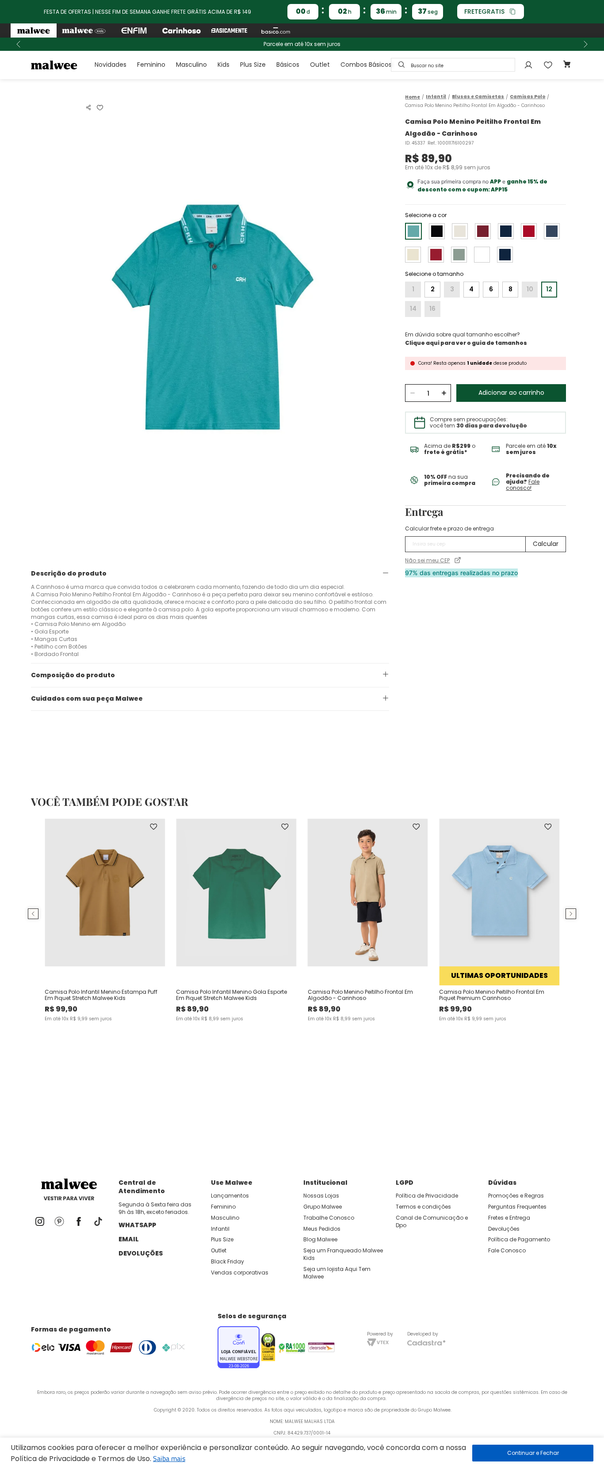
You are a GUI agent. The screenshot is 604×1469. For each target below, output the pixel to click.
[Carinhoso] (181, 30)
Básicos (287, 64)
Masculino (191, 64)
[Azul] (506, 231)
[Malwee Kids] (84, 30)
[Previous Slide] (18, 44)
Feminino (151, 64)
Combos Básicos (366, 64)
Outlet (320, 64)
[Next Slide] (585, 44)
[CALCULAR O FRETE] (545, 544)
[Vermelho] (483, 231)
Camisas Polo (527, 97)
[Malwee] (34, 30)
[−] (412, 393)
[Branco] (482, 254)
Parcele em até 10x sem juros (302, 44)
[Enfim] (134, 30)
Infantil (436, 97)
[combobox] (453, 65)
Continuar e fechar (532, 1453)
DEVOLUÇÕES (141, 1253)
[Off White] (460, 231)
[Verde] (459, 254)
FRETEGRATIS (484, 11)
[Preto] (437, 231)
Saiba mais (169, 1458)
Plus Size (253, 64)
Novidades (110, 64)
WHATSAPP (137, 1225)
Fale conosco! (522, 485)
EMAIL (129, 1239)
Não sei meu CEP (427, 560)
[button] (88, 107)
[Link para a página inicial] (412, 97)
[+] (444, 393)
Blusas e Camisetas (478, 97)
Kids (223, 64)
